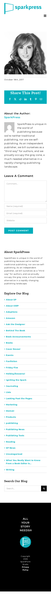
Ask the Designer (15, 324)
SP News (10, 448)
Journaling (12, 386)
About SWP (12, 305)
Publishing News (15, 429)
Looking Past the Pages (19, 398)
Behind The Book (15, 330)
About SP (11, 299)
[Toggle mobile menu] (45, 15)
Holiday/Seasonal (15, 373)
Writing (10, 469)
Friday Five (12, 367)
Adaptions (11, 312)
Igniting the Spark (16, 380)
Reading (10, 442)
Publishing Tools (15, 435)
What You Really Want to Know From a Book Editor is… (23, 462)
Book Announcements (18, 336)
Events (9, 355)
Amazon (10, 318)
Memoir (10, 411)
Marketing (11, 404)
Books (9, 343)
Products (11, 417)
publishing (12, 423)
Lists (8, 392)
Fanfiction (11, 361)
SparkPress (12, 117)
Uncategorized (14, 454)
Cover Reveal (13, 349)
